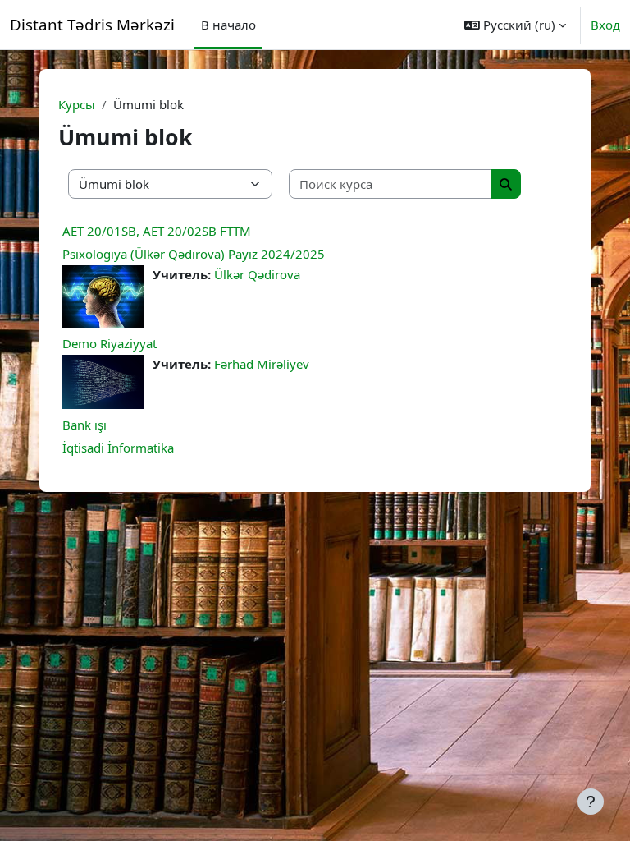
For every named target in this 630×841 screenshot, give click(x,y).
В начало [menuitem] (228, 24)
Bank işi (84, 424)
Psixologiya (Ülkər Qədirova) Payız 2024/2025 (193, 254)
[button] (515, 24)
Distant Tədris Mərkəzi (92, 24)
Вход (605, 24)
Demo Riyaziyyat (109, 343)
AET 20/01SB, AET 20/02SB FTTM (156, 231)
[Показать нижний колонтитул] (591, 801)
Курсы (76, 104)
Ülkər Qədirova (257, 274)
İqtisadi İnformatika (118, 447)
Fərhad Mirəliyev (261, 364)
